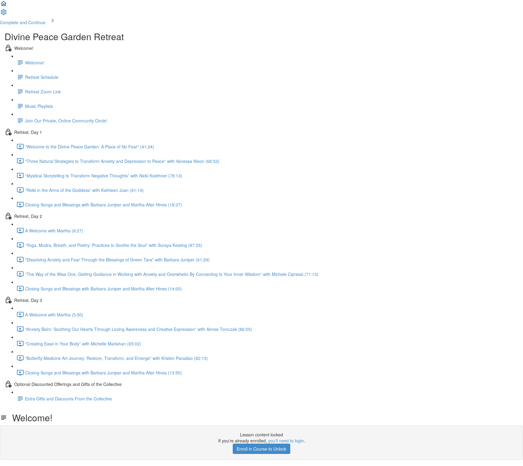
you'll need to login (286, 441)
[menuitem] (3, 14)
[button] (3, 5)
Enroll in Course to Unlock (261, 449)
